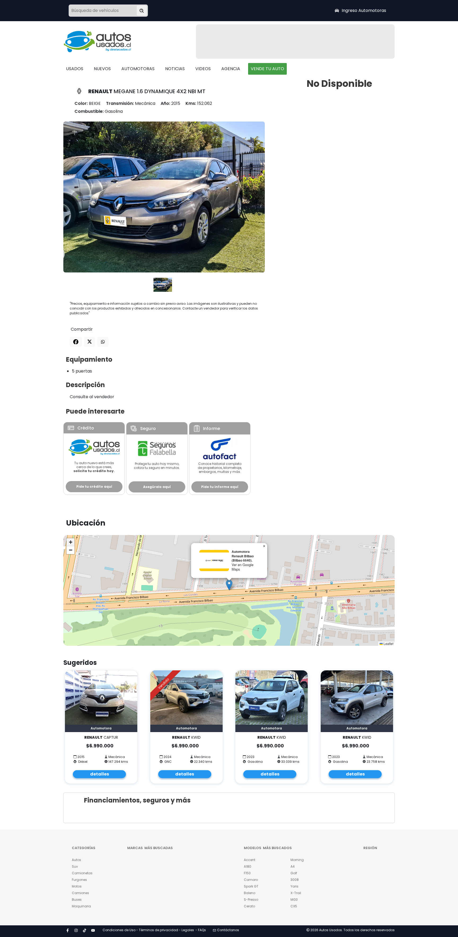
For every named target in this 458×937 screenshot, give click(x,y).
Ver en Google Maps (242, 567)
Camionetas (82, 873)
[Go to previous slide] (77, 197)
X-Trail (295, 893)
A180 (247, 866)
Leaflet (388, 643)
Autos (76, 860)
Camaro (251, 879)
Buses (77, 899)
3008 (294, 879)
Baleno (249, 893)
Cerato (249, 906)
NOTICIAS (175, 69)
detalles (99, 774)
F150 (247, 873)
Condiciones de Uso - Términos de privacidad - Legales (148, 930)
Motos (77, 886)
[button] (229, 585)
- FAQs (200, 930)
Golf (293, 873)
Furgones (79, 879)
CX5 (293, 906)
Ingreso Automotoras (364, 10)
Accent (249, 860)
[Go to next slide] (251, 197)
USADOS (74, 69)
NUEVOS (102, 69)
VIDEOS (203, 69)
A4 (292, 866)
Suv (75, 866)
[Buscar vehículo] (142, 11)
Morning (297, 860)
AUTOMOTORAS (138, 69)
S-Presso (251, 899)
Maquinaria (81, 906)
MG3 (294, 899)
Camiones (80, 893)
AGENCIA (230, 69)
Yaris (294, 886)
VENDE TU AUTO (267, 69)
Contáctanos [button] (228, 930)
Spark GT (251, 886)
